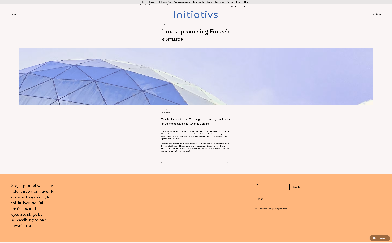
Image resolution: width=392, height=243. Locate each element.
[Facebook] (374, 14)
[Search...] (24, 14)
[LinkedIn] (380, 14)
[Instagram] (377, 14)
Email (257, 184)
